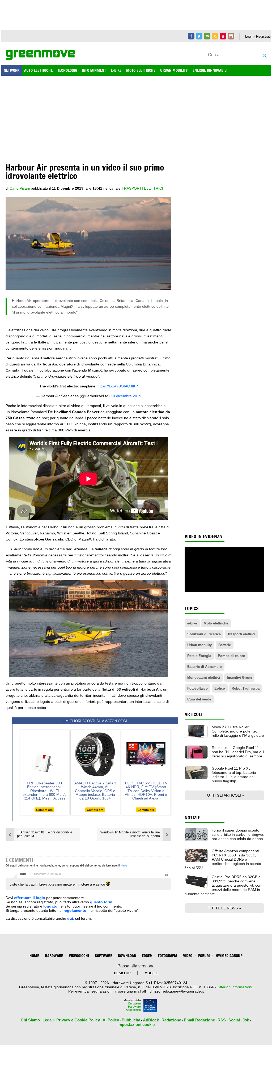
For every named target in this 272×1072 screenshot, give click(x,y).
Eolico (219, 688)
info (124, 865)
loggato (50, 906)
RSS (222, 1020)
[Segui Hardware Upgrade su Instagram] (231, 36)
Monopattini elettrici (203, 678)
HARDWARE (54, 955)
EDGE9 (147, 955)
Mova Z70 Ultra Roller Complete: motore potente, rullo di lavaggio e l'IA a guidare (238, 731)
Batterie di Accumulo (204, 667)
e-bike (192, 623)
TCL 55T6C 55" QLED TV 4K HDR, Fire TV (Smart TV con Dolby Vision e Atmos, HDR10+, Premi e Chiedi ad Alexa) (145, 791)
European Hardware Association (133, 1006)
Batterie (224, 645)
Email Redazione (199, 1020)
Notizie (192, 817)
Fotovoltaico (197, 688)
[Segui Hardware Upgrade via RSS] (215, 36)
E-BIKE (116, 70)
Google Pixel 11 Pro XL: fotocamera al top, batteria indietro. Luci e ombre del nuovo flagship (234, 774)
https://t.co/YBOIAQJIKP (117, 386)
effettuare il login (29, 898)
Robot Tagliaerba (246, 688)
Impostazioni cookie (136, 1024)
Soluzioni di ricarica (204, 634)
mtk (23, 874)
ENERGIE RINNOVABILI (210, 70)
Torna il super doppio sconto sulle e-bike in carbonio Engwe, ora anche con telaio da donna (238, 834)
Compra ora (44, 809)
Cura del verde (199, 699)
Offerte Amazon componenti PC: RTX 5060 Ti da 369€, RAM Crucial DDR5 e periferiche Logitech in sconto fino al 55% (223, 859)
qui (70, 918)
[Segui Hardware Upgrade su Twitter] (199, 36)
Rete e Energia (199, 656)
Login (249, 36)
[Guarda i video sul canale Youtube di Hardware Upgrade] (223, 36)
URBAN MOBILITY (174, 70)
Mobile (151, 973)
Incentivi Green (239, 678)
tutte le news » (224, 908)
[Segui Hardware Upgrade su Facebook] (191, 36)
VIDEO (187, 955)
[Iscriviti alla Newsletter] (207, 36)
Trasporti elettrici (142, 188)
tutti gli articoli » (224, 795)
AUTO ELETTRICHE (38, 70)
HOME (34, 955)
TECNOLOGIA (67, 70)
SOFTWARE (103, 955)
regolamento (74, 910)
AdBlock (151, 1020)
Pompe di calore (231, 656)
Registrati (263, 36)
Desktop (122, 973)
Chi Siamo (30, 1020)
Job (246, 1020)
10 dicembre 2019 (126, 396)
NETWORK (11, 70)
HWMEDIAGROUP (229, 955)
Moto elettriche (216, 623)
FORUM (204, 955)
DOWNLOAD (127, 955)
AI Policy (111, 1020)
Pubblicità (131, 1020)
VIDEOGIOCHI (79, 955)
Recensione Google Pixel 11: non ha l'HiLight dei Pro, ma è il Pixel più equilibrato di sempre (238, 751)
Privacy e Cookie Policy (78, 1020)
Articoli (193, 714)
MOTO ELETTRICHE (140, 70)
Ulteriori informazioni (235, 987)
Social (234, 1020)
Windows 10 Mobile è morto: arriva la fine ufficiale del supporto (130, 834)
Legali (48, 1020)
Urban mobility (199, 645)
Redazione (171, 1020)
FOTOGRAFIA (167, 955)
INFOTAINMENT (94, 70)
